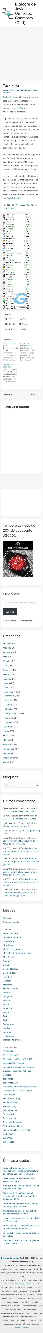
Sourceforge (9, 1024)
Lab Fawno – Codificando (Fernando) (20, 1086)
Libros (6, 731)
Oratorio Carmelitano (12, 1126)
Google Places (9, 973)
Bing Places (8, 957)
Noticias (9, 709)
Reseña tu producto (12, 937)
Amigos (6, 652)
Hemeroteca (8, 1036)
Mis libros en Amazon (13, 949)
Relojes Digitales (11, 1110)
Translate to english (12, 1040)
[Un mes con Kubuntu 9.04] (29, 351)
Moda (5, 735)
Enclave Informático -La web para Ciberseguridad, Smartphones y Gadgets (18, 1071)
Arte (5, 657)
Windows (23, 108)
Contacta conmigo (11, 922)
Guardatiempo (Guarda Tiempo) (17, 1090)
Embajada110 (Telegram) (14, 1063)
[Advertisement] (21, 49)
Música (6, 740)
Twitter (6, 1020)
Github (6, 965)
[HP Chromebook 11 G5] (11, 351)
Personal (7, 744)
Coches (6, 670)
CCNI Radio (8, 1051)
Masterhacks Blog (11, 1098)
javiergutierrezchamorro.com (25, 1284)
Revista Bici (8, 1114)
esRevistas (8, 1079)
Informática (20, 90)
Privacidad (25, 1328)
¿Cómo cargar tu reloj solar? (16, 826)
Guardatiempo (9, 941)
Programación (11, 713)
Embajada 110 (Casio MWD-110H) (18, 1059)
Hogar (6, 683)
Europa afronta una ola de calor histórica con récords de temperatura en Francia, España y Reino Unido (20, 1171)
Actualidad (8, 643)
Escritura (7, 674)
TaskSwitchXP (13, 198)
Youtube (7, 1032)
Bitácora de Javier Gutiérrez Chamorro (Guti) (25, 13)
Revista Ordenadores (13, 1122)
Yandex (6, 1028)
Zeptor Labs (8, 1142)
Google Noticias (10, 969)
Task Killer (8, 97)
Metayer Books (10, 1102)
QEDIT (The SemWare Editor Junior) (19, 811)
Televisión (8, 758)
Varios (6, 762)
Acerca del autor (10, 933)
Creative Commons (10, 1258)
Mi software (8, 945)
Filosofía (7, 679)
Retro (7, 718)
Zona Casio (8, 1138)
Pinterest (7, 992)
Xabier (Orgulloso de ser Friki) (17, 1130)
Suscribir (10, 612)
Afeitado (7, 648)
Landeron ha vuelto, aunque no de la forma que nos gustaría (21, 851)
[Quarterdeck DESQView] (11, 372)
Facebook (7, 961)
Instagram (7, 977)
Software (28, 90)
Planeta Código (10, 1106)
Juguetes (7, 726)
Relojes (6, 753)
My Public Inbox (10, 988)
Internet (9, 700)
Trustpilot (7, 1008)
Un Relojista (8, 1134)
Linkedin (7, 981)
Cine (5, 665)
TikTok (6, 1004)
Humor (6, 687)
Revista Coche (9, 1118)
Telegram (7, 996)
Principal (7, 918)
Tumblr (6, 1012)
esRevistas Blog (10, 1083)
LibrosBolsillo (9, 1094)
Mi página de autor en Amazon (17, 953)
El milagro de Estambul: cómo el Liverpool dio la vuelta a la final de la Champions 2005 (20, 1196)
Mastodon (7, 985)
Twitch (6, 1016)
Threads (7, 1000)
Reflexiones (8, 749)
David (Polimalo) (10, 1055)
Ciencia (6, 661)
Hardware (9, 696)
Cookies (17, 1328)
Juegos (8, 704)
